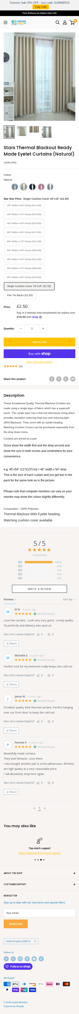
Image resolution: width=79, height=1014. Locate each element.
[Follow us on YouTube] (34, 958)
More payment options (39, 361)
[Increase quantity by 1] (43, 328)
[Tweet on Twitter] (65, 379)
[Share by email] (72, 379)
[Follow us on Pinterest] (27, 958)
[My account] (65, 22)
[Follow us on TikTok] (41, 958)
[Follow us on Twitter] (13, 958)
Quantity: (9, 328)
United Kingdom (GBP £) (18, 941)
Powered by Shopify (14, 1006)
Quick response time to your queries (40, 853)
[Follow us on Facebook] (6, 958)
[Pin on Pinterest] (58, 379)
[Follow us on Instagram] (20, 958)
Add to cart (39, 341)
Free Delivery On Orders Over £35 (40, 13)
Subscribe (15, 923)
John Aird (10, 162)
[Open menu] (5, 22)
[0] (72, 22)
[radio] (14, 186)
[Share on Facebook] (51, 379)
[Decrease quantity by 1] (21, 328)
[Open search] (58, 22)
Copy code (40, 6)
